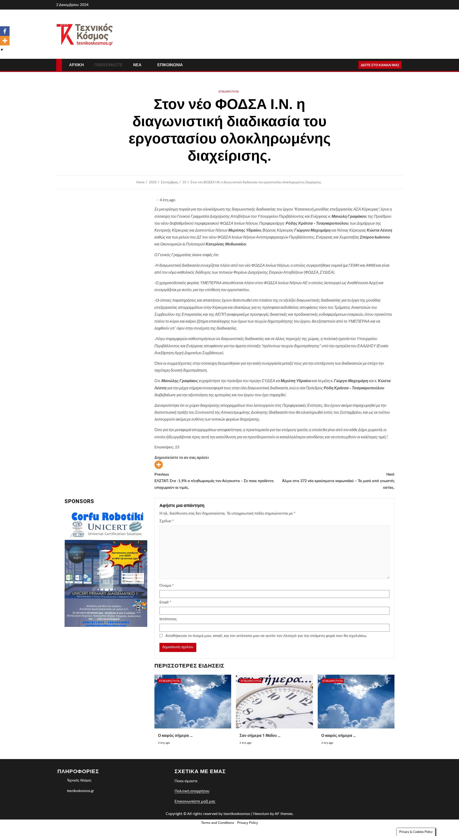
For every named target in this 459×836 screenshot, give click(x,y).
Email (165, 602)
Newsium (261, 814)
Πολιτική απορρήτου (192, 791)
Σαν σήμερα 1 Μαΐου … (260, 735)
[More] (158, 465)
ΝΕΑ (137, 65)
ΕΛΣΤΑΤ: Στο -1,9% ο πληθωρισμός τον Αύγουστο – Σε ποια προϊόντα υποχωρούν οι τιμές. (214, 480)
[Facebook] (5, 31)
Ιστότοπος (168, 619)
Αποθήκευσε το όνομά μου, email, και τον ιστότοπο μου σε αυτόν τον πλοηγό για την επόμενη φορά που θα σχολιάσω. (266, 636)
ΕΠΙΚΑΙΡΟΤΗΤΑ (229, 91)
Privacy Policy (247, 823)
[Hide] (2, 50)
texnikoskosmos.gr (80, 791)
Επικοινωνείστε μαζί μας (195, 801)
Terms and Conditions (217, 823)
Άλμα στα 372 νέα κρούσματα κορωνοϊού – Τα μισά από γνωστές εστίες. (338, 480)
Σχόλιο (166, 521)
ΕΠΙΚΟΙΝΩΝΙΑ (170, 65)
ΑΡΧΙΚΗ (76, 65)
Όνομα (166, 585)
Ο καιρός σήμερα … (338, 735)
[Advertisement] (106, 666)
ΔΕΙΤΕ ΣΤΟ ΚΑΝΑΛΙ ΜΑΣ (380, 65)
